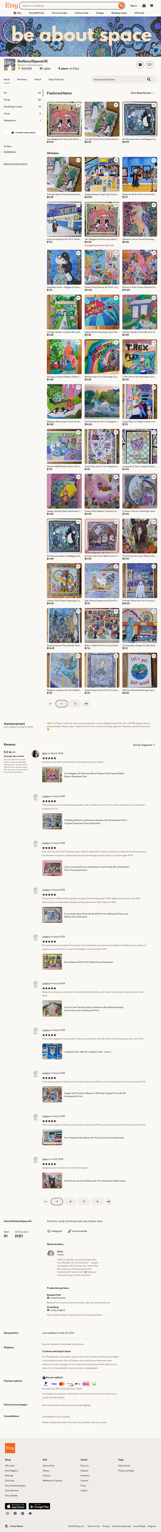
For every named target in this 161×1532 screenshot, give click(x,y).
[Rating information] (19, 68)
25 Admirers (10, 151)
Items (7, 79)
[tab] (23, 92)
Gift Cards (139, 13)
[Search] (121, 5)
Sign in (133, 5)
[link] (50, 703)
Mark (44, 753)
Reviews (22, 79)
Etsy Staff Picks (36, 13)
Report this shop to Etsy (15, 164)
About (37, 79)
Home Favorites (59, 13)
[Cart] (151, 5)
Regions (152, 1526)
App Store (15, 1506)
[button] (140, 64)
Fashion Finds (82, 13)
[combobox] (68, 5)
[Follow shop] (149, 64)
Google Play (39, 1506)
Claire (45, 1159)
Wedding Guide (119, 13)
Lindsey (46, 796)
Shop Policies (56, 79)
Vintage (100, 13)
